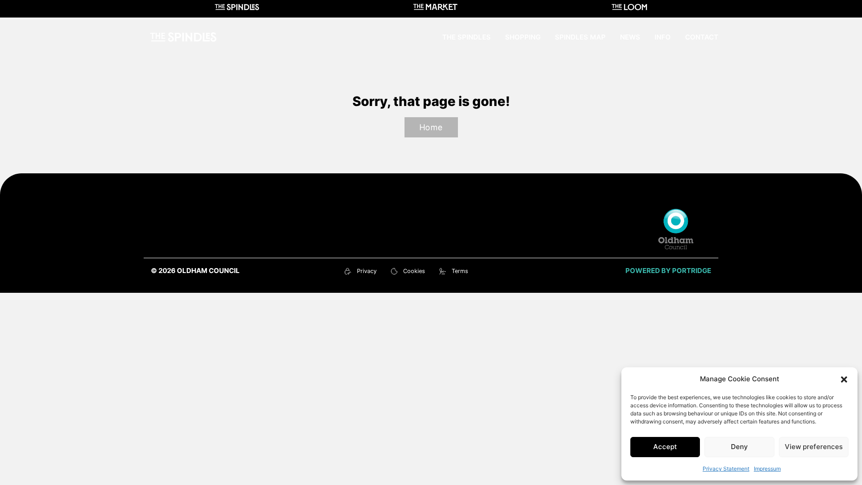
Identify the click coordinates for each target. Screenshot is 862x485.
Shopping (523, 37)
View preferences (814, 446)
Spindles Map (580, 37)
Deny (739, 446)
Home (431, 127)
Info (663, 37)
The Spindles (466, 37)
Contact (701, 37)
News (630, 37)
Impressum (767, 468)
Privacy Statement (726, 468)
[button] (844, 379)
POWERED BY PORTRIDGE (668, 270)
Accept (665, 446)
